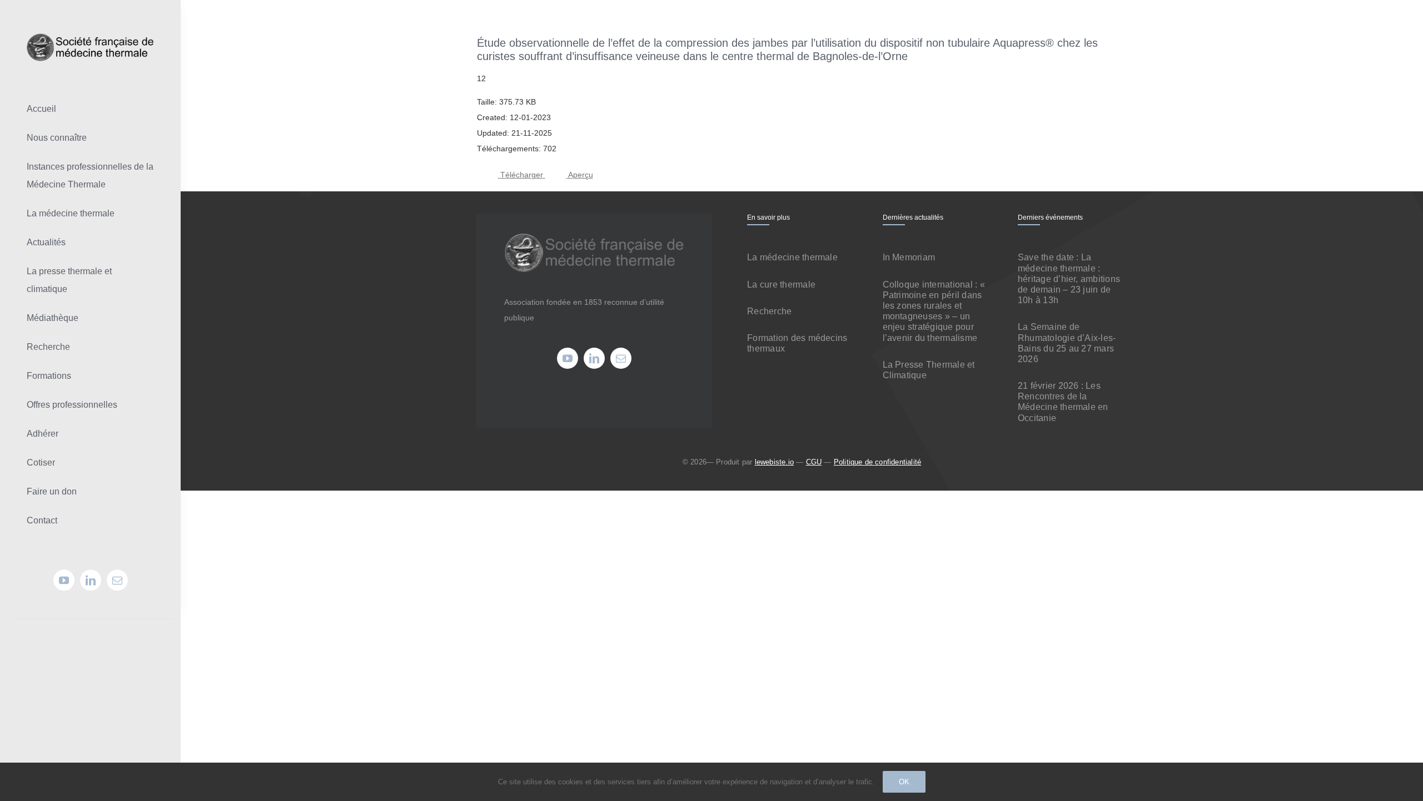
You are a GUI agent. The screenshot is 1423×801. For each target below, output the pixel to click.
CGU (814, 462)
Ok (904, 782)
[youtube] (63, 580)
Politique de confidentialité (877, 462)
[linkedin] (90, 580)
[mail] (117, 580)
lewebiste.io (774, 462)
